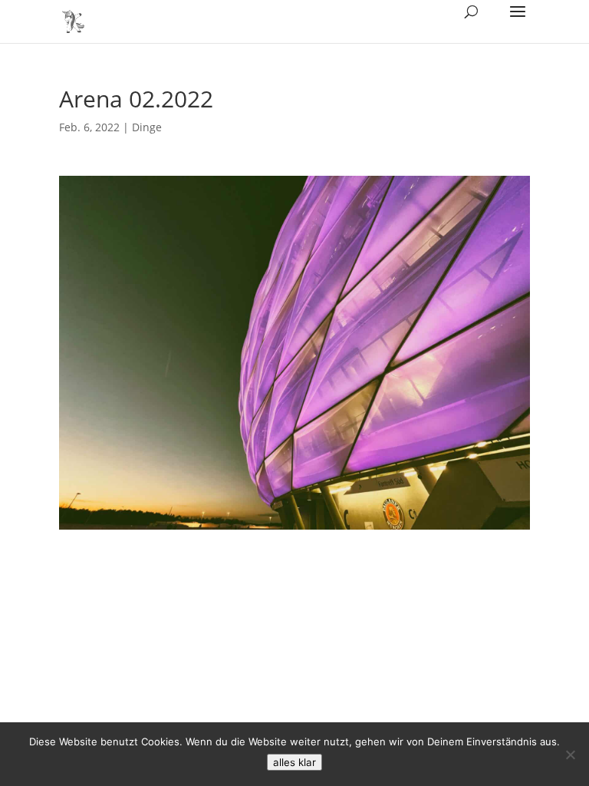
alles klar (294, 762)
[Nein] (569, 754)
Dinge (147, 127)
